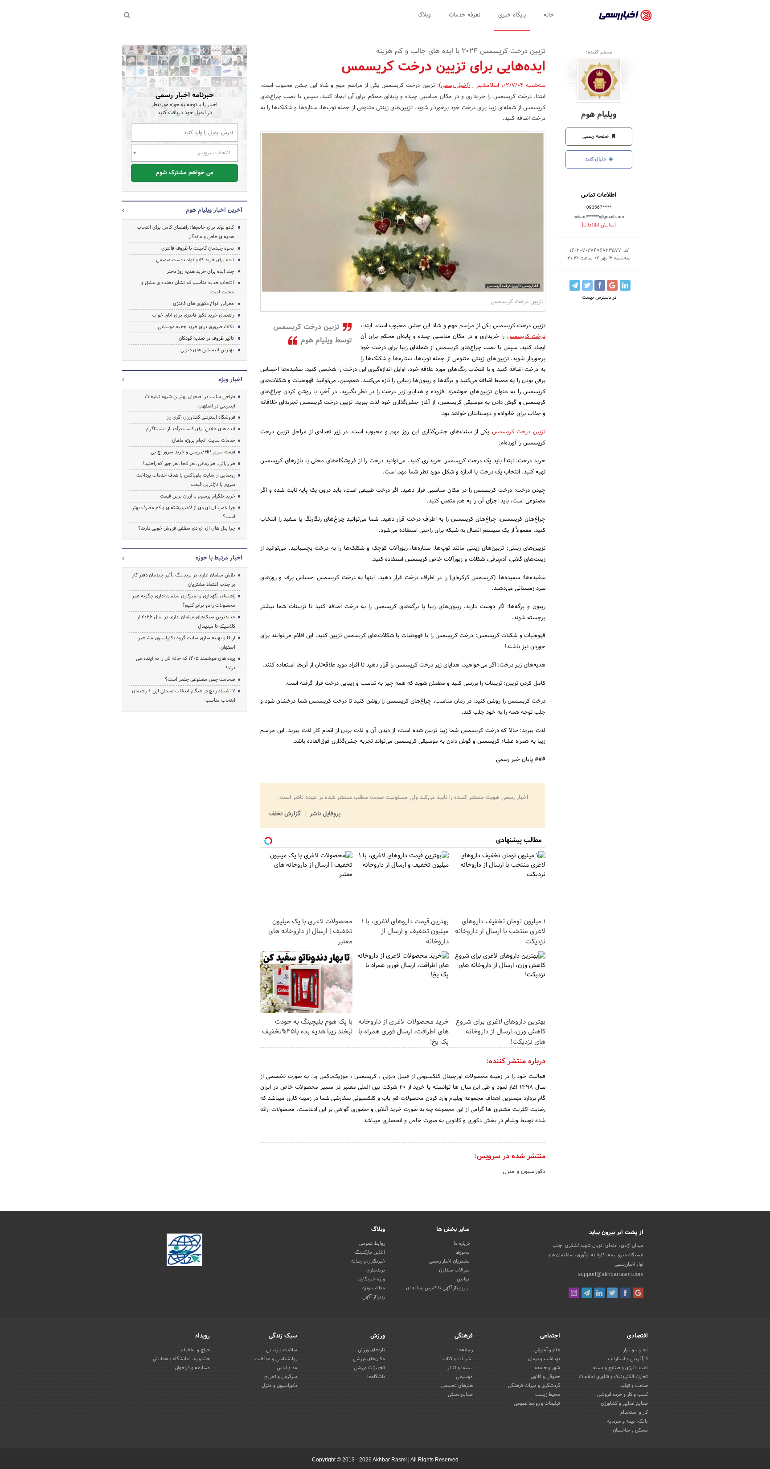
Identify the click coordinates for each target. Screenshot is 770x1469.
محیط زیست (547, 1395)
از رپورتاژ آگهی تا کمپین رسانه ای (438, 1288)
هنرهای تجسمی (457, 1386)
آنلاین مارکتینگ (369, 1252)
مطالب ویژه (373, 1288)
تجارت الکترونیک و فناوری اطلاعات (613, 1377)
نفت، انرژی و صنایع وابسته (620, 1368)
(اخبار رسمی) (454, 86)
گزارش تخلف (285, 814)
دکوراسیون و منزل (524, 1172)
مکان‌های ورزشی (369, 1359)
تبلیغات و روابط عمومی (537, 1403)
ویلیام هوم (599, 115)
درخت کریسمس (526, 337)
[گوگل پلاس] (638, 1293)
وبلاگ (424, 15)
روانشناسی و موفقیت (275, 1359)
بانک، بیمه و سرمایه (627, 1421)
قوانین (463, 1279)
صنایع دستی (460, 1395)
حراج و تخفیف (195, 1350)
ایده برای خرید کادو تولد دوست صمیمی (195, 260)
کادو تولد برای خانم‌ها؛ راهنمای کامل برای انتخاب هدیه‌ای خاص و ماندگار (185, 232)
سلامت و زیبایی (281, 1350)
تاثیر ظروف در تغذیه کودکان (206, 338)
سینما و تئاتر (460, 1368)
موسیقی (464, 1377)
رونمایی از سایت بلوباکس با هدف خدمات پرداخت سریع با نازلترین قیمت (185, 480)
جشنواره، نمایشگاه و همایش (181, 1359)
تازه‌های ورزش (371, 1350)
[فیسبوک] (625, 1293)
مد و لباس (287, 1368)
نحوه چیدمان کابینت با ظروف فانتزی (197, 248)
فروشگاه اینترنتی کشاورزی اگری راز (201, 417)
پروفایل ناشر (324, 814)
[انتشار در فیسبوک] (599, 285)
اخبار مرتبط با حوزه (219, 558)
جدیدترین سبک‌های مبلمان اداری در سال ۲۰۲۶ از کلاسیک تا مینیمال (186, 621)
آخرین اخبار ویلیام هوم (214, 210)
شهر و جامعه (547, 1368)
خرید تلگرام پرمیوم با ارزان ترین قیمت (197, 496)
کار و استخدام (634, 1412)
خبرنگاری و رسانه (368, 1261)
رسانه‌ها (465, 1350)
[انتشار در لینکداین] (625, 285)
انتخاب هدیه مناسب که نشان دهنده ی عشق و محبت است (187, 287)
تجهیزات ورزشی (369, 1368)
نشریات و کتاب (457, 1359)
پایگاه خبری (512, 15)
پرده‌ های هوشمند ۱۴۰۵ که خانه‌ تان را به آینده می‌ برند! (185, 663)
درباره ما (462, 1243)
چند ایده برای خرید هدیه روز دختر (200, 271)
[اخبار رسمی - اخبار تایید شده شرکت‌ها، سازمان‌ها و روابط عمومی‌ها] (625, 15)
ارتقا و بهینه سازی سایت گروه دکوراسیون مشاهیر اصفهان (186, 642)
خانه (549, 15)
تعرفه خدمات (464, 15)
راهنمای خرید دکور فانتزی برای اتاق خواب (193, 315)
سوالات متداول (454, 1270)
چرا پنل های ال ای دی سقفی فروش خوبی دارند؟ (186, 528)
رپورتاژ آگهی (373, 1297)
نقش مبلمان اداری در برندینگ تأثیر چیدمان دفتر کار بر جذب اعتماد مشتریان (183, 579)
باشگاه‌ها (376, 1377)
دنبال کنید (596, 159)
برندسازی (375, 1270)
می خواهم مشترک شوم (184, 173)
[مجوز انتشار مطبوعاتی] (184, 1251)
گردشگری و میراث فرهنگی (534, 1386)
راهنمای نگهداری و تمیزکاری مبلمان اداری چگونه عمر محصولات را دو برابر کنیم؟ (183, 600)
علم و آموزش (547, 1350)
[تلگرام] (587, 1293)
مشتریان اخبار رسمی (449, 1261)
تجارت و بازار (635, 1350)
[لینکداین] (599, 1293)
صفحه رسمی (596, 136)
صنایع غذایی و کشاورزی (624, 1403)
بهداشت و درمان (544, 1359)
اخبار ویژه (230, 380)
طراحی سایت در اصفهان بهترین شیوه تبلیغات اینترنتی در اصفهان (190, 401)
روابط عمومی (372, 1243)
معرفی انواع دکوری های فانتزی (203, 304)
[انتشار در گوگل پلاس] (612, 285)
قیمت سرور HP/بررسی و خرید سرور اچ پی (193, 452)
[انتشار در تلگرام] (574, 285)
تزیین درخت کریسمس (518, 432)
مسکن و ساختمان (630, 1430)
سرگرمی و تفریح (280, 1377)
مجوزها (462, 1252)
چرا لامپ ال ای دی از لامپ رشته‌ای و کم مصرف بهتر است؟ (183, 512)
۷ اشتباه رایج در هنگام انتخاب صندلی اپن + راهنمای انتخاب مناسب (183, 695)
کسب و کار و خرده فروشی (622, 1395)
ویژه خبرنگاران (371, 1279)
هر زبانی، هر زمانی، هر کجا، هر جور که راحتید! (189, 464)
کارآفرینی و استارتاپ (628, 1359)
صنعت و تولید (634, 1386)
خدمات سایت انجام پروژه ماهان (203, 440)
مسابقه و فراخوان (192, 1368)
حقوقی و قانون (545, 1377)
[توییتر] (612, 1293)
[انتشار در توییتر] (587, 285)
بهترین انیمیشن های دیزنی (207, 350)
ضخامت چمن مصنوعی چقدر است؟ (200, 679)
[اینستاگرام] (574, 1293)
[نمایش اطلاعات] (599, 225)
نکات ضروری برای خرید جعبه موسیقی (196, 327)
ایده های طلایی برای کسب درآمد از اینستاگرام (190, 429)
